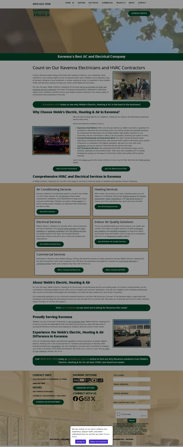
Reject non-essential (98, 442)
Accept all (81, 442)
